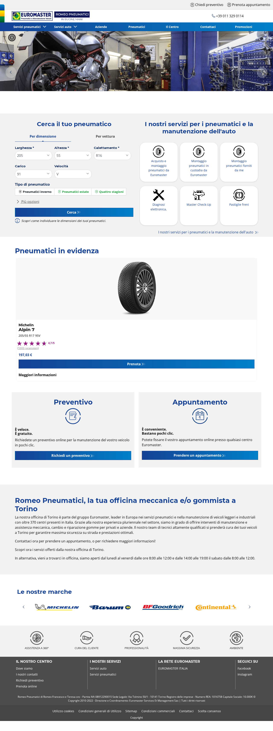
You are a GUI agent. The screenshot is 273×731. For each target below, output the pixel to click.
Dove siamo (24, 668)
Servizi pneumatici (103, 674)
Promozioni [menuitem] (243, 27)
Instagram (245, 674)
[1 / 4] (136, 607)
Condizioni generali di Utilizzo (99, 711)
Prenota (134, 364)
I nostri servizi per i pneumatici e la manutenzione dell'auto (206, 232)
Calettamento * (106, 148)
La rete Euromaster (179, 661)
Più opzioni (29, 201)
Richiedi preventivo (30, 680)
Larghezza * (24, 148)
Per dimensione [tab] (43, 136)
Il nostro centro (34, 661)
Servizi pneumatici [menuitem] (27, 27)
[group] (136, 61)
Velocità (61, 166)
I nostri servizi (105, 661)
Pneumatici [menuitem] (136, 27)
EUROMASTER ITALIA (173, 668)
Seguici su (248, 661)
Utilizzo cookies (63, 711)
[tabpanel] (74, 186)
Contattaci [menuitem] (208, 27)
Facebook (244, 668)
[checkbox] (34, 191)
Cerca (71, 212)
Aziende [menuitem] (101, 27)
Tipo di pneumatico (32, 184)
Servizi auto (98, 668)
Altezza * (61, 148)
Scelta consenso (209, 711)
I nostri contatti (27, 674)
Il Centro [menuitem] (172, 27)
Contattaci (186, 711)
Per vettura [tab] (105, 136)
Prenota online (26, 686)
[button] (11, 72)
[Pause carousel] (12, 37)
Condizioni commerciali (158, 711)
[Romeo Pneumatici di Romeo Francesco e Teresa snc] (49, 16)
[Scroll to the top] (262, 722)
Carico (20, 166)
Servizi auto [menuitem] (63, 27)
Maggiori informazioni (38, 375)
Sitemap (131, 711)
